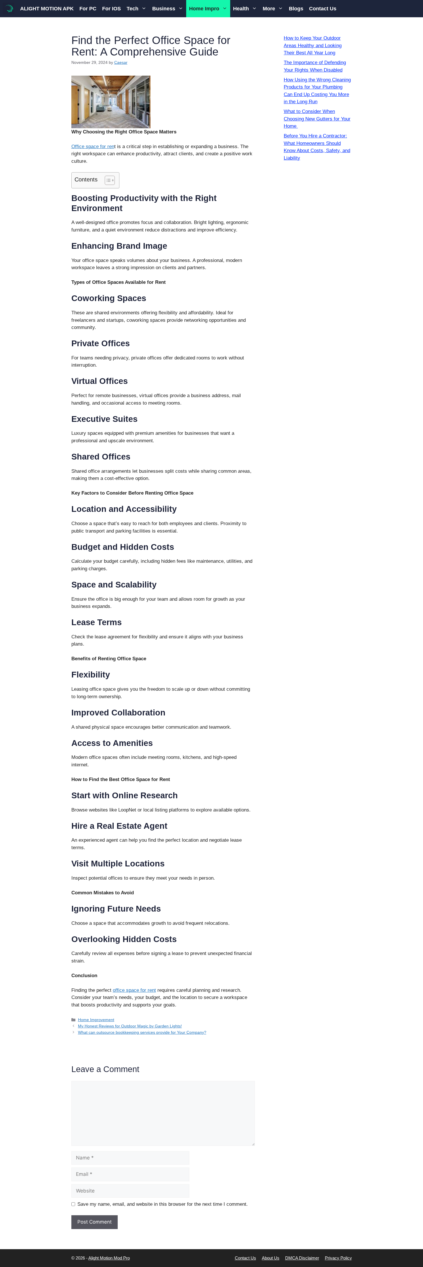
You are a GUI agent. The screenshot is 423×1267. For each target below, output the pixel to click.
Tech (132, 9)
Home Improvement (96, 1019)
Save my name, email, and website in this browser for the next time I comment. (162, 1204)
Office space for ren (92, 146)
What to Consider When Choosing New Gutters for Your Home (317, 119)
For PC (87, 9)
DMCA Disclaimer (302, 1257)
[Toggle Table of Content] (106, 180)
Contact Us (322, 9)
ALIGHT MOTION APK (47, 9)
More (269, 9)
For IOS (111, 9)
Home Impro (204, 9)
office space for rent (134, 990)
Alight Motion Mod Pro (109, 1257)
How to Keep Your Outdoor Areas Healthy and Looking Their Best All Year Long (313, 45)
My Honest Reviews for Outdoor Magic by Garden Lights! (130, 1026)
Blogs (296, 9)
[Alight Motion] (8, 8)
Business (163, 9)
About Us (270, 1257)
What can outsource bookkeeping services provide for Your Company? (142, 1032)
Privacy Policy (338, 1257)
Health (241, 9)
